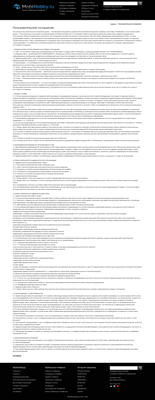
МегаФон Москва (84, 371)
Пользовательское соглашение (24, 380)
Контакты (16, 374)
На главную (17, 356)
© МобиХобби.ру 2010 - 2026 (78, 397)
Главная (113, 24)
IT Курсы (62, 14)
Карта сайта (17, 388)
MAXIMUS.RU (82, 388)
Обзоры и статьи (87, 8)
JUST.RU (80, 386)
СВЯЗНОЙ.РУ (82, 380)
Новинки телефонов (66, 5)
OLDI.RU (80, 391)
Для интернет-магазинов (22, 383)
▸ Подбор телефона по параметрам (116, 9)
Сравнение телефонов (89, 5)
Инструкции (85, 11)
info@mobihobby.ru (119, 380)
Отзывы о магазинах (67, 11)
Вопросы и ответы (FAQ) (90, 14)
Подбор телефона (87, 3)
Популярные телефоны (67, 8)
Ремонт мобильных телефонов (56, 391)
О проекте (16, 371)
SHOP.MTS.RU (82, 374)
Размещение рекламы (21, 377)
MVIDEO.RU (81, 377)
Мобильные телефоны (67, 3)
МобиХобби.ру (19, 367)
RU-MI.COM (81, 383)
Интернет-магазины (87, 367)
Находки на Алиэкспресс (90, 17)
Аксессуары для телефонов (55, 388)
